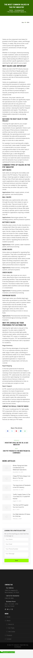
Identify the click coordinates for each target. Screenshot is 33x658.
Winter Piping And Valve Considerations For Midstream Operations (20, 468)
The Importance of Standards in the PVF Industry (22, 486)
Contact (9, 639)
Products (9, 635)
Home (8, 617)
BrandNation (17, 647)
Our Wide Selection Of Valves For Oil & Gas (21, 515)
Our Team (11, 628)
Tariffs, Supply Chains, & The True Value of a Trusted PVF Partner (21, 496)
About (8, 620)
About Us (11, 624)
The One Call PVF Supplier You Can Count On (20, 506)
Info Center (11, 632)
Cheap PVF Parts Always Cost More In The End (21, 477)
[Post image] (6, 468)
